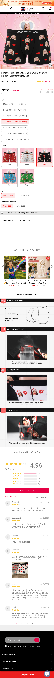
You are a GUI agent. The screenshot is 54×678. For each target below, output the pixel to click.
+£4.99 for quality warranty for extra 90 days (21, 213)
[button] (2, 271)
